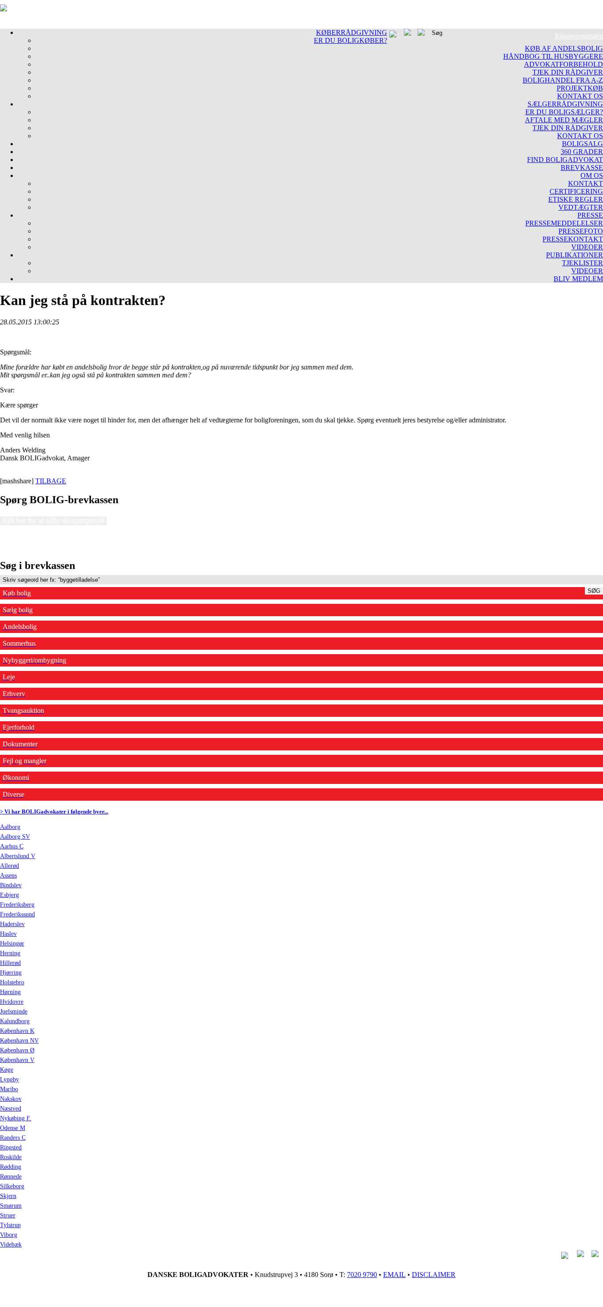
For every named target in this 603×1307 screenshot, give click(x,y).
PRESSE (590, 215)
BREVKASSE (582, 167)
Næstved (10, 1108)
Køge (6, 1069)
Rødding (10, 1167)
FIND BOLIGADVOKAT (565, 159)
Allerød (9, 866)
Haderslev (12, 924)
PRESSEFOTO (580, 231)
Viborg (8, 1235)
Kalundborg (15, 1021)
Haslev (8, 933)
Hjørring (11, 972)
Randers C (13, 1137)
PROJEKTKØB (580, 88)
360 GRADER (582, 151)
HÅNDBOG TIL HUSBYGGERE (553, 56)
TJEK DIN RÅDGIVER (567, 72)
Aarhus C (11, 846)
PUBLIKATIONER (574, 255)
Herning (10, 953)
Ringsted (11, 1147)
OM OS (591, 175)
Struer (7, 1215)
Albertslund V (17, 856)
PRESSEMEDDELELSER (564, 223)
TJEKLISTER (582, 263)
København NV (19, 1040)
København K (17, 1031)
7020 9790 (362, 1274)
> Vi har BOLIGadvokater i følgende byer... (54, 811)
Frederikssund (17, 914)
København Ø (17, 1050)
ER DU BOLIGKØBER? (350, 40)
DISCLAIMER (434, 1274)
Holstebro (12, 982)
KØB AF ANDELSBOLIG (564, 48)
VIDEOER (587, 247)
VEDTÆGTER (580, 207)
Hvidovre (11, 1001)
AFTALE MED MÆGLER (564, 120)
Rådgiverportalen (579, 36)
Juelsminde (13, 1011)
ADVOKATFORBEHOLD (563, 64)
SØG (594, 591)
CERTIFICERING (576, 191)
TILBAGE (50, 481)
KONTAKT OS (580, 96)
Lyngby (9, 1079)
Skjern (8, 1196)
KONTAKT (585, 183)
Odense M (12, 1128)
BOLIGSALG (582, 143)
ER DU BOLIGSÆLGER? (564, 112)
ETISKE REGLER (575, 199)
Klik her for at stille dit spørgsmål (53, 520)
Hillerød (10, 963)
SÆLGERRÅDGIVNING (565, 104)
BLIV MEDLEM (578, 278)
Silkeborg (12, 1186)
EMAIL (394, 1274)
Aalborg (10, 827)
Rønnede (11, 1176)
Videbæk (11, 1244)
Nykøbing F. (15, 1118)
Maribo (9, 1089)
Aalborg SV (15, 836)
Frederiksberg (17, 904)
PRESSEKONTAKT (573, 239)
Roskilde (11, 1157)
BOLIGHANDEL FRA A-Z (563, 80)
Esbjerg (9, 895)
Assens (8, 875)
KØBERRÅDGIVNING (351, 32)
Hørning (10, 992)
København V (17, 1060)
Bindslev (11, 885)
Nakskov (11, 1099)
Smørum (11, 1205)
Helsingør (12, 943)
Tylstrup (10, 1225)
